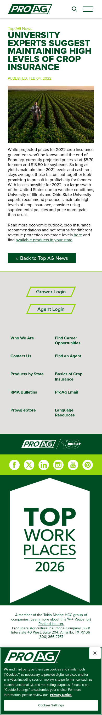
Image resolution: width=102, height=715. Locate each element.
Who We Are (22, 338)
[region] (51, 681)
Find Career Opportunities (68, 340)
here (78, 235)
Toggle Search (74, 9)
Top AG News (20, 28)
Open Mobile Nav (87, 9)
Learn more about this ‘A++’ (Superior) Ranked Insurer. (61, 621)
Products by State (27, 374)
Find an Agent (68, 356)
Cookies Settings (51, 705)
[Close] (95, 653)
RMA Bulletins (23, 392)
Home (51, 444)
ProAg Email (66, 392)
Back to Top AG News (44, 258)
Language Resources (65, 412)
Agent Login (51, 309)
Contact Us (20, 356)
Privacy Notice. (61, 694)
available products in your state (44, 240)
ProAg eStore (23, 410)
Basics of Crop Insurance (68, 376)
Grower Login (51, 291)
